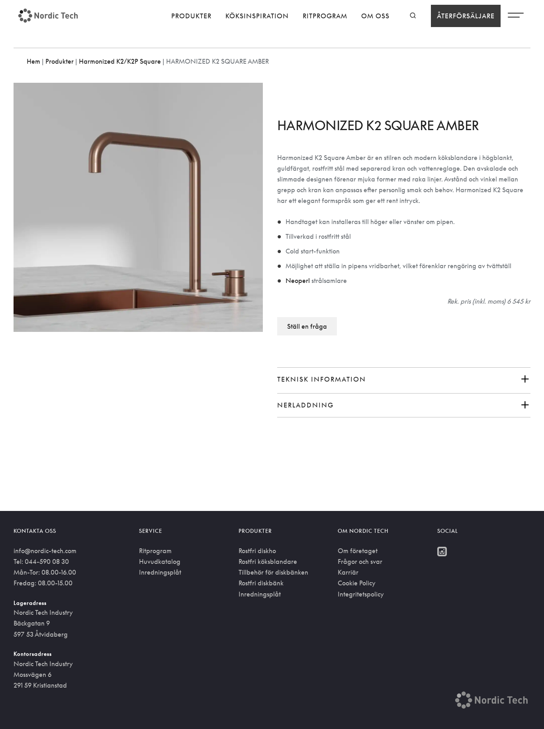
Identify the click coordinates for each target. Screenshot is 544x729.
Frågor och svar (360, 561)
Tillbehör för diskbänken (273, 572)
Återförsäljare (466, 16)
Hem (33, 61)
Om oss (375, 16)
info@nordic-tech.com (45, 551)
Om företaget (358, 551)
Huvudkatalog (159, 561)
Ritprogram (325, 16)
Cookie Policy (357, 583)
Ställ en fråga (307, 326)
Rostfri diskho (257, 551)
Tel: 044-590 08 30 (41, 561)
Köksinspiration (257, 16)
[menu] (516, 17)
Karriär (348, 572)
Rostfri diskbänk (261, 583)
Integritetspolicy (361, 594)
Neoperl (298, 281)
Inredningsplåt (160, 572)
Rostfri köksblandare (268, 561)
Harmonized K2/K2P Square (120, 61)
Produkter (191, 16)
